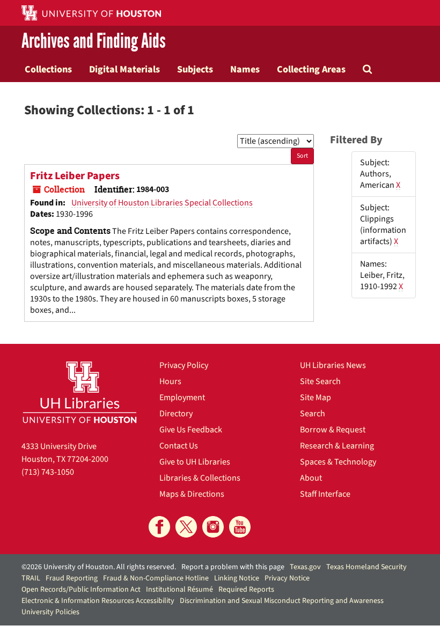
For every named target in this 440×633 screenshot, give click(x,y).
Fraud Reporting (72, 578)
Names (245, 69)
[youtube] (240, 527)
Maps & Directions (191, 494)
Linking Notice (236, 578)
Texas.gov (305, 567)
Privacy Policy (183, 365)
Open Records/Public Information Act (81, 589)
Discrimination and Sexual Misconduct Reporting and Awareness (282, 600)
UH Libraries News (333, 365)
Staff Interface (325, 494)
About (311, 478)
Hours (170, 381)
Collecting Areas (311, 69)
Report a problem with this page (232, 567)
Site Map (315, 397)
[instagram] (213, 527)
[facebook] (159, 527)
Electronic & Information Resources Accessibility (97, 600)
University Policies (50, 612)
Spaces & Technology (338, 462)
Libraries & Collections (199, 478)
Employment (182, 397)
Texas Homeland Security (366, 567)
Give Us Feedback (190, 430)
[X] (186, 527)
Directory (176, 413)
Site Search (320, 381)
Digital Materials (124, 69)
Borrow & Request (332, 430)
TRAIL (30, 578)
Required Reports (246, 589)
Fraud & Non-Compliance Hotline (156, 578)
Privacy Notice (287, 578)
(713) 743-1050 (47, 472)
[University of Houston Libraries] (79, 392)
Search (312, 413)
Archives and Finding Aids (93, 41)
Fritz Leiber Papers (75, 175)
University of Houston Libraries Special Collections (162, 203)
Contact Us (178, 446)
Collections (48, 69)
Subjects (195, 69)
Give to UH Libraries (194, 462)
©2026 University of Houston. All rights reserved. (98, 567)
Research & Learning (337, 446)
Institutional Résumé (179, 589)
